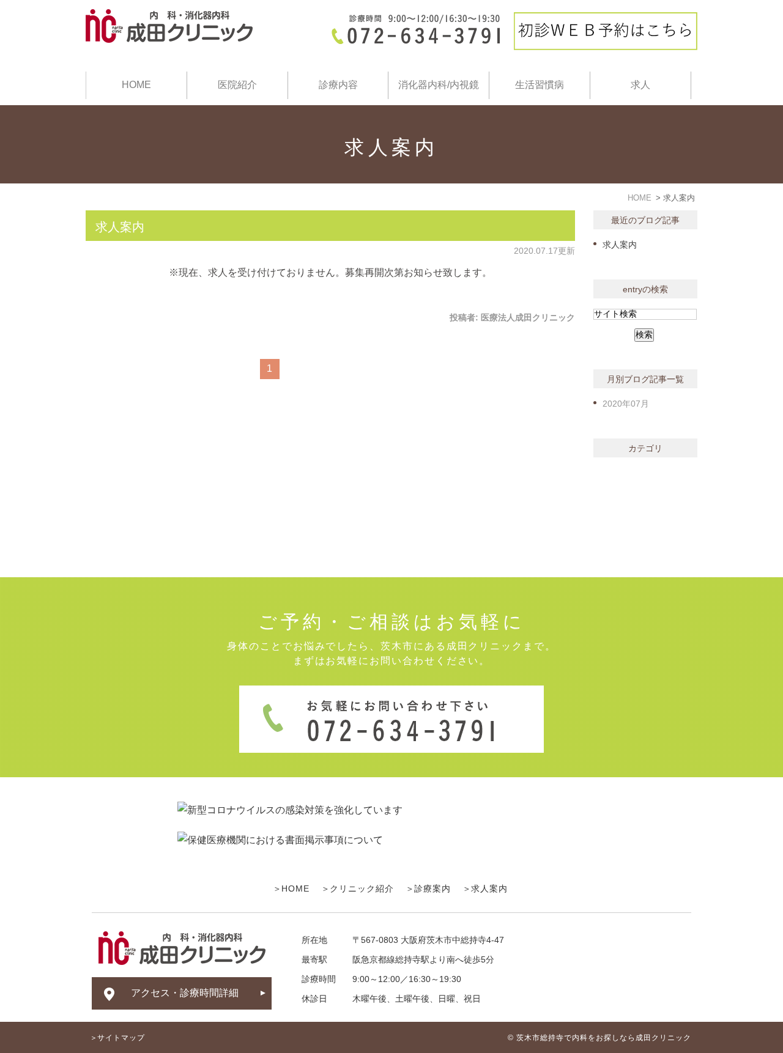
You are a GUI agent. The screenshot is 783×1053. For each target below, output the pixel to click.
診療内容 (338, 84)
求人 (640, 84)
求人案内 (119, 227)
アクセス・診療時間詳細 (185, 993)
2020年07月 (626, 403)
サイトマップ (121, 1037)
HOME (136, 84)
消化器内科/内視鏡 (438, 84)
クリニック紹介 (362, 888)
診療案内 (432, 888)
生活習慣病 (539, 84)
